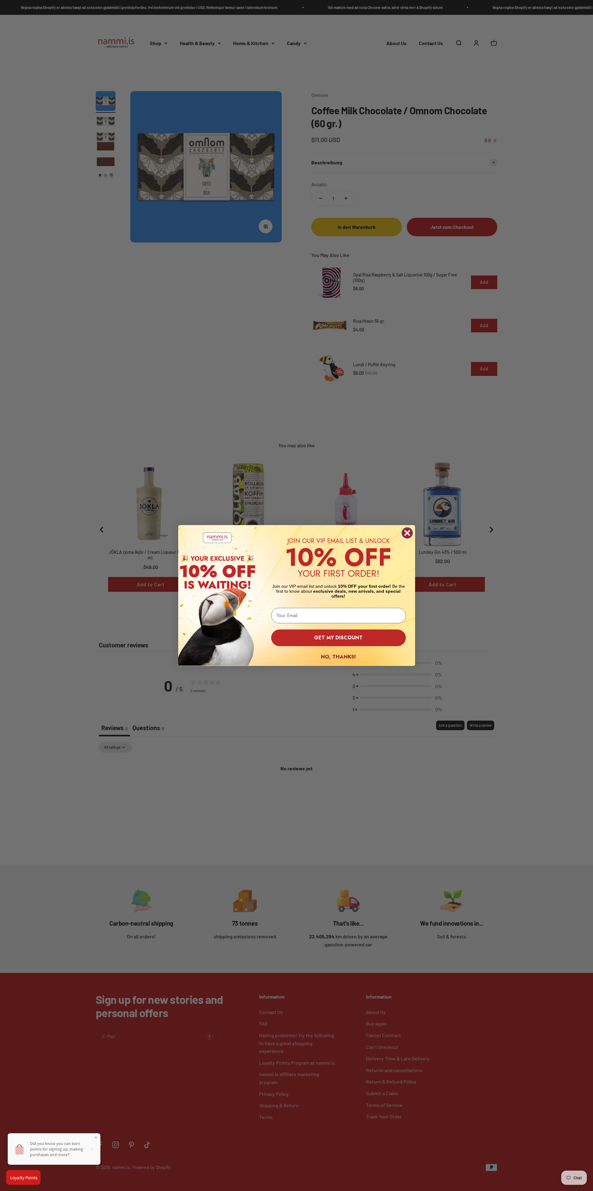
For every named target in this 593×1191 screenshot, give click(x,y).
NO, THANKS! (338, 656)
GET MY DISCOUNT (338, 637)
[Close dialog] (407, 533)
